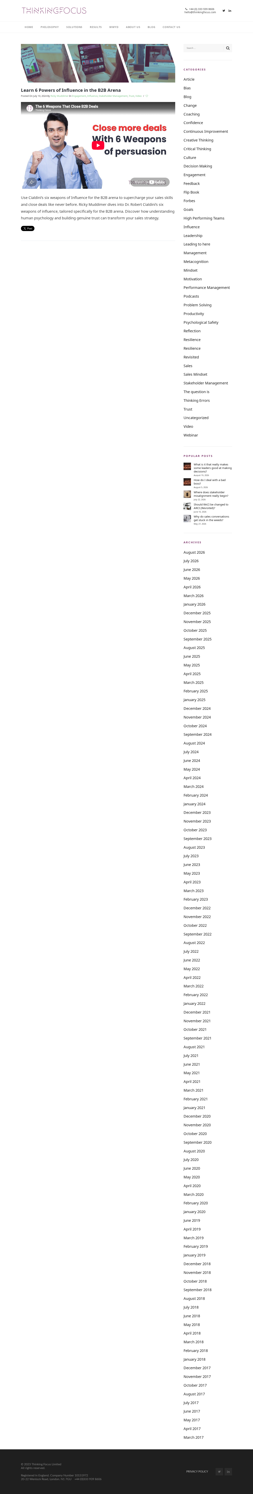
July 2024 (191, 751)
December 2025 (197, 612)
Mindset (190, 270)
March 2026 (194, 595)
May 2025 (192, 665)
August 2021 (194, 1046)
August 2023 (194, 847)
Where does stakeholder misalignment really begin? (211, 494)
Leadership (193, 235)
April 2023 (192, 881)
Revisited (191, 357)
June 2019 (192, 1220)
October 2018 (195, 1281)
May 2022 (192, 968)
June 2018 (192, 1315)
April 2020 (192, 1185)
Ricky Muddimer (60, 96)
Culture (190, 157)
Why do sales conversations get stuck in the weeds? (211, 518)
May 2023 (192, 873)
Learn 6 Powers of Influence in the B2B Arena (71, 90)
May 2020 (192, 1177)
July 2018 (191, 1307)
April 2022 (192, 977)
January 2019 (194, 1255)
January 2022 (194, 1003)
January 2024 (194, 803)
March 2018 (194, 1341)
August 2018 (194, 1298)
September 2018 (198, 1289)
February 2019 (196, 1246)
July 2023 (191, 855)
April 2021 (192, 1081)
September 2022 (198, 934)
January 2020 (194, 1211)
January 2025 (194, 699)
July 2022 (191, 951)
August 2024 (194, 743)
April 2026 (192, 586)
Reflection (192, 330)
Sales (188, 365)
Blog (187, 96)
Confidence (193, 122)
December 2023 (197, 812)
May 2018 (192, 1324)
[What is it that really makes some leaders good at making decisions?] (187, 466)
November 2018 (197, 1272)
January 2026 (194, 604)
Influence (92, 96)
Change (190, 105)
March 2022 (194, 986)
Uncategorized (196, 417)
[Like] (147, 96)
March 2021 (194, 1090)
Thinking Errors (197, 400)
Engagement (79, 96)
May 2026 (192, 578)
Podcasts (191, 296)
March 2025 (194, 682)
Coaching (192, 114)
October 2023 (195, 829)
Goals (188, 209)
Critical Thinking (197, 148)
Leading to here (197, 244)
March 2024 (194, 786)
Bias (187, 87)
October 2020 (195, 1133)
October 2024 (195, 725)
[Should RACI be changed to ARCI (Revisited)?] (187, 506)
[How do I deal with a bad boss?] (187, 482)
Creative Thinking (198, 140)
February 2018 (196, 1350)
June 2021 (192, 1064)
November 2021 (197, 1020)
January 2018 (194, 1359)
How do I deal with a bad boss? (210, 481)
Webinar (191, 435)
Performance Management (207, 287)
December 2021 (197, 1012)
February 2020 (196, 1202)
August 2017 (194, 1393)
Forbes (189, 200)
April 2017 (192, 1428)
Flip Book (191, 192)
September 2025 (198, 639)
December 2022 (197, 907)
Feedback (192, 183)
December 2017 (197, 1367)
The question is (196, 391)
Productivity (194, 313)
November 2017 (197, 1376)
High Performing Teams (204, 218)
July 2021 (191, 1055)
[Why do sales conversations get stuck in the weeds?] (187, 518)
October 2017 (195, 1385)
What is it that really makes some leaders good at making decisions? (213, 468)
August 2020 (194, 1151)
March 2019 (194, 1237)
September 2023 (198, 838)
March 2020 (194, 1194)
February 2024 (196, 795)
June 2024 (192, 760)
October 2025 (195, 630)
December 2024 (197, 708)
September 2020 (198, 1142)
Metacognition (196, 261)
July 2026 (191, 560)
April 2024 (192, 777)
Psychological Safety (201, 322)
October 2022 (195, 925)
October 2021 (195, 1029)
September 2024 (198, 734)
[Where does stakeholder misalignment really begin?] (187, 494)
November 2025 (197, 621)
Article (189, 79)
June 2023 (192, 864)
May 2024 (192, 769)
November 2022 (197, 916)
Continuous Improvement (206, 131)
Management (195, 252)
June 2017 (192, 1411)
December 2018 (197, 1263)
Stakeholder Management (113, 96)
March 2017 (194, 1437)
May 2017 (192, 1419)
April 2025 (192, 673)
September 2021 (198, 1038)
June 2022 (192, 960)
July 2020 (191, 1159)
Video (138, 96)
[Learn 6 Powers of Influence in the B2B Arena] (98, 62)
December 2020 (197, 1116)
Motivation (193, 278)
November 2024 (197, 717)
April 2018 (192, 1333)
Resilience (192, 339)
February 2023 (196, 899)
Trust (131, 96)
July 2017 (191, 1402)
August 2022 (194, 942)
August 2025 (194, 647)
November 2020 (197, 1124)
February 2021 (196, 1098)
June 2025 (192, 656)
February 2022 (196, 994)
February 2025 (196, 691)
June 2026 (192, 569)
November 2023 (197, 821)
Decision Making (198, 166)
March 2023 (194, 890)
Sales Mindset (195, 374)
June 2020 (192, 1168)
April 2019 (192, 1229)
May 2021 (192, 1072)
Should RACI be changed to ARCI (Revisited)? (211, 506)
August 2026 (194, 552)
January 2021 (194, 1107)
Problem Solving (198, 304)
